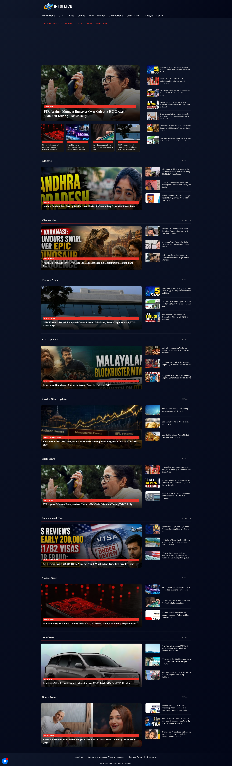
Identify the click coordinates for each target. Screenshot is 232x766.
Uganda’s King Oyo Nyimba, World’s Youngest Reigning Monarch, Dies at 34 (175, 529)
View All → (186, 161)
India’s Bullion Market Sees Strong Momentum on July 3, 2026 (175, 410)
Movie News (48, 15)
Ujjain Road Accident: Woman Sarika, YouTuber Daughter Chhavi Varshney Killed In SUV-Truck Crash (176, 171)
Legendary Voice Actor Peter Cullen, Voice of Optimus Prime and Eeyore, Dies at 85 (176, 244)
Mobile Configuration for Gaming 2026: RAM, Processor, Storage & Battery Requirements (51, 148)
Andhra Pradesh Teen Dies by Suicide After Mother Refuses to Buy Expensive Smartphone (89, 206)
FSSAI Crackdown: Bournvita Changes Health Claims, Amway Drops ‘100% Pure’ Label (176, 197)
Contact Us (152, 757)
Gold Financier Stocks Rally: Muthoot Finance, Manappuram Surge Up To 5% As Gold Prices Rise (91, 443)
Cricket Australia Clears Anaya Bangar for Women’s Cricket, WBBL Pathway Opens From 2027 (174, 116)
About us (79, 757)
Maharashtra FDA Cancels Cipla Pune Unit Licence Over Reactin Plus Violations (176, 495)
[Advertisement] (116, 45)
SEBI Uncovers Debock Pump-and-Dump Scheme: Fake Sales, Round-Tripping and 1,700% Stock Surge (127, 148)
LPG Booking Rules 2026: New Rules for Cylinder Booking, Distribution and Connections (174, 81)
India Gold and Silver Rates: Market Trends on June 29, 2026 (175, 436)
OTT (61, 15)
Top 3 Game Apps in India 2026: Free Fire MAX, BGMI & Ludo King (103, 147)
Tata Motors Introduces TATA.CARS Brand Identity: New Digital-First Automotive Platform (175, 648)
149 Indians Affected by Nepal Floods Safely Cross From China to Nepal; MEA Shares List (176, 542)
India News (49, 107)
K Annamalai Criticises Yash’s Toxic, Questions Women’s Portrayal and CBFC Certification (175, 231)
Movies (70, 15)
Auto (91, 15)
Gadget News (116, 15)
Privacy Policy (135, 757)
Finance (101, 15)
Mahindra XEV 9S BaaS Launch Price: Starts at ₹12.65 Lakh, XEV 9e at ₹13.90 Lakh (86, 683)
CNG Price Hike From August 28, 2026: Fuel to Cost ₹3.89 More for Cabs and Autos (175, 139)
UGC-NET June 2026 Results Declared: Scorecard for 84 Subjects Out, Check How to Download (175, 104)
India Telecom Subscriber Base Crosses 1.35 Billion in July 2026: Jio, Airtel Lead (175, 317)
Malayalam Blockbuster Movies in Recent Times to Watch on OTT (77, 385)
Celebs (81, 15)
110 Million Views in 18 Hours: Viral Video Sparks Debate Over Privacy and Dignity (176, 184)
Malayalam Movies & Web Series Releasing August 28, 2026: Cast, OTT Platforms (176, 350)
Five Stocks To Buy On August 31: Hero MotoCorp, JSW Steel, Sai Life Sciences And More (175, 69)
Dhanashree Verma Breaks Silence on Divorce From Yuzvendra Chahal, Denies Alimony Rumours (176, 734)
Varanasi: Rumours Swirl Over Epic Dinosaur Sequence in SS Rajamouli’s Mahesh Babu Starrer (175, 128)
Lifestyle (148, 15)
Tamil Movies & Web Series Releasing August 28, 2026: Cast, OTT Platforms (176, 363)
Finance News (123, 142)
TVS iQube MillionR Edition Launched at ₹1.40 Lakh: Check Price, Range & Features (176, 661)
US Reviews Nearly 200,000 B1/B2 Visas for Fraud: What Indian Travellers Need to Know (175, 92)
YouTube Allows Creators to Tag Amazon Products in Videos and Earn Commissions (176, 615)
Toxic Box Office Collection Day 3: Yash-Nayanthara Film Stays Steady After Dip (175, 257)
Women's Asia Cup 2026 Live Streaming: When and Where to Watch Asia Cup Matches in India (174, 707)
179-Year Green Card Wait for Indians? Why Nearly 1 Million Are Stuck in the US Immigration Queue (175, 555)
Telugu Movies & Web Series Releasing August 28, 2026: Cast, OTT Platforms (176, 376)
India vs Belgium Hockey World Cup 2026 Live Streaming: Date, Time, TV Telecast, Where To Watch (176, 721)
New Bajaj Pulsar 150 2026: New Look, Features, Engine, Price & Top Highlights (176, 674)
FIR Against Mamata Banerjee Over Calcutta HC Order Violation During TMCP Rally (83, 113)
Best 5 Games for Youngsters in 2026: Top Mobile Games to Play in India (76, 148)
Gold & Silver (133, 15)
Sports (159, 15)
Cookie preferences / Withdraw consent (106, 757)
